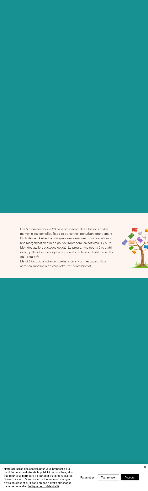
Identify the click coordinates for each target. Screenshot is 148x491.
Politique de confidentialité (43, 486)
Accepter (130, 477)
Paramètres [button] (87, 477)
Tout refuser (108, 477)
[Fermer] (145, 467)
